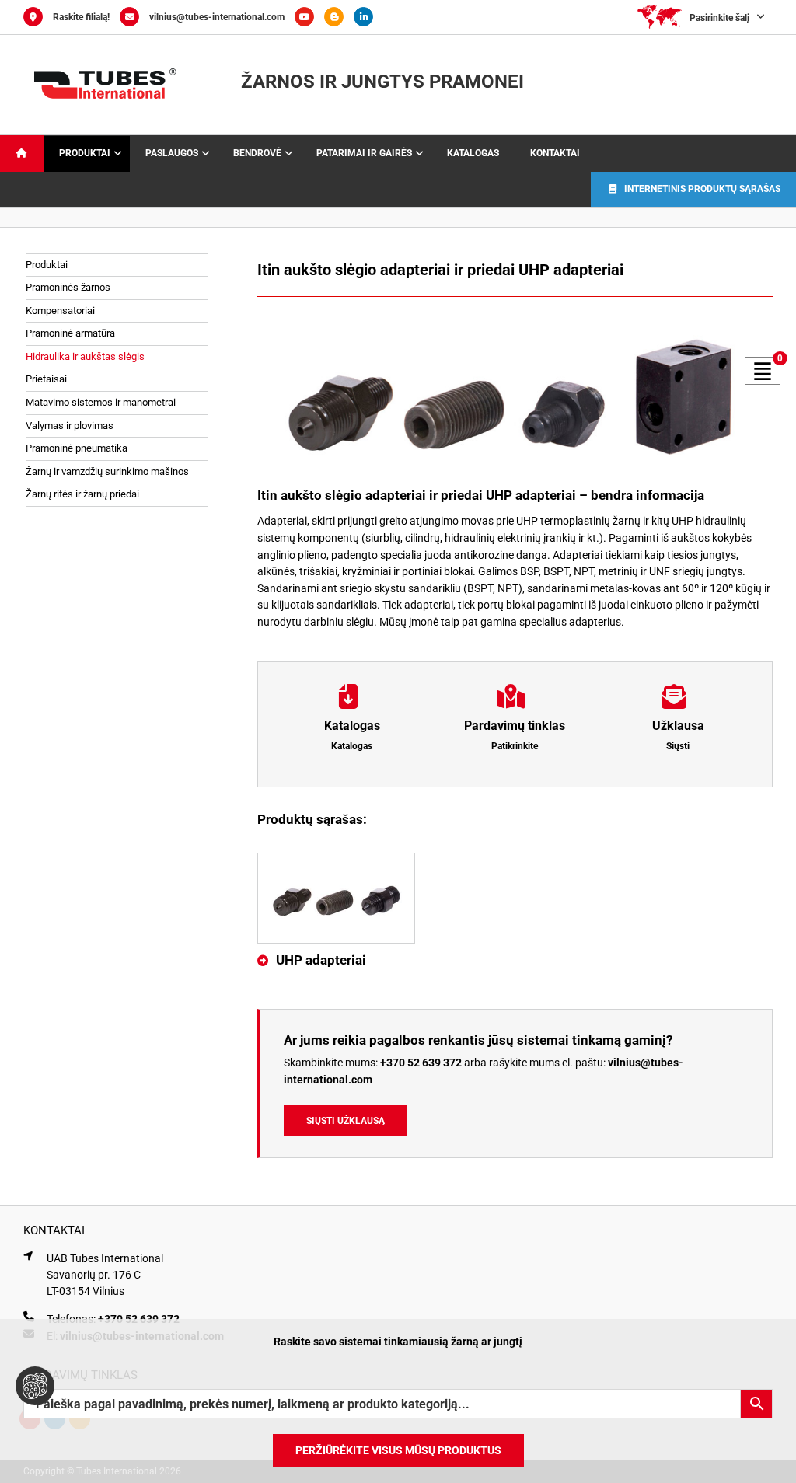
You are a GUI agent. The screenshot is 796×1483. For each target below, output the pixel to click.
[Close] (771, 1342)
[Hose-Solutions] (339, 17)
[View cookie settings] (35, 1385)
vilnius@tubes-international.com (217, 17)
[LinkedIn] (367, 17)
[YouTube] (309, 17)
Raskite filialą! (81, 17)
